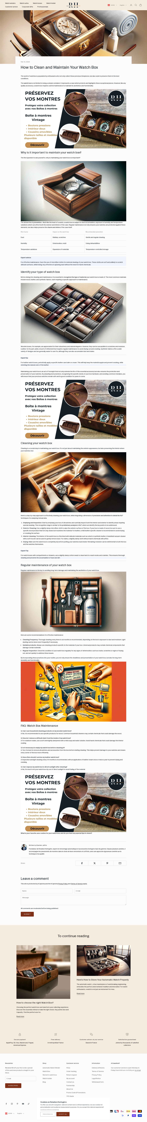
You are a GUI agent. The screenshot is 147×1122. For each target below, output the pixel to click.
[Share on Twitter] (94, 863)
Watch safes (24, 3)
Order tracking (71, 1071)
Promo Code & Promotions (75, 1093)
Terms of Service (77, 884)
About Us (69, 1089)
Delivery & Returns (98, 1068)
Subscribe (13, 1085)
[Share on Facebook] (82, 863)
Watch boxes (37, 3)
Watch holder (51, 3)
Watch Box (46, 1071)
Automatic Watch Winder (51, 1068)
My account (70, 1078)
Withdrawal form (98, 1082)
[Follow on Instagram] (12, 1104)
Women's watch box (50, 1075)
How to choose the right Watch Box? (34, 1002)
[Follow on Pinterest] (17, 1104)
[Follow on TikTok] (29, 1104)
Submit (27, 914)
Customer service (11, 7)
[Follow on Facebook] (6, 1104)
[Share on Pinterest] (107, 863)
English (122, 5)
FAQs (68, 1068)
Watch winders (10, 3)
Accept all (63, 1114)
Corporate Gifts (27, 7)
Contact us (70, 1082)
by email (138, 1070)
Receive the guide (123, 1113)
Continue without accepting (49, 1109)
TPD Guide (70, 1096)
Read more (20, 1016)
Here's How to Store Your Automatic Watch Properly (103, 979)
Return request (71, 1075)
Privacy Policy (63, 884)
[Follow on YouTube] (23, 1104)
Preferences (48, 1114)
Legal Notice (96, 1078)
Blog (44, 1082)
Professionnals (42, 7)
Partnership (70, 1085)
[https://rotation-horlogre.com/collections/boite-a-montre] (73, 119)
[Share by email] (120, 863)
